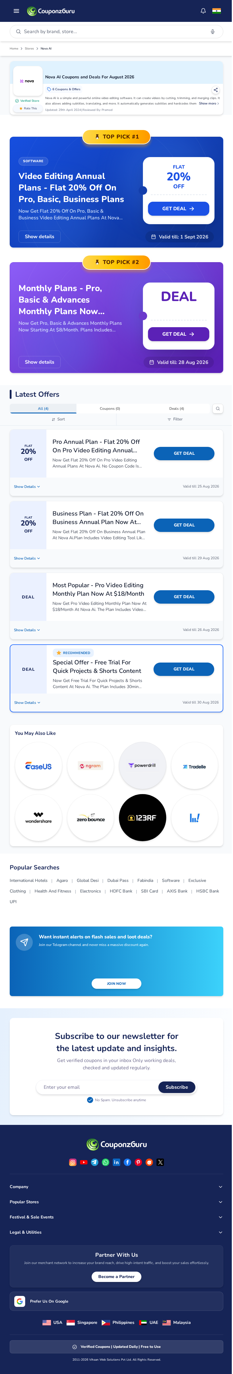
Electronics (90, 891)
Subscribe (177, 1087)
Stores (29, 48)
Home (14, 48)
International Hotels (29, 880)
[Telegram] (94, 1162)
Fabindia (145, 880)
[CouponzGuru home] (51, 11)
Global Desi (88, 880)
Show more (207, 103)
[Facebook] (127, 1162)
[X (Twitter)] (160, 1162)
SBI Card (149, 891)
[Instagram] (73, 1162)
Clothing (18, 891)
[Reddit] (149, 1162)
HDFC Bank (121, 891)
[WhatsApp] (105, 1162)
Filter (178, 419)
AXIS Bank (177, 891)
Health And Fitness (53, 891)
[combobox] (113, 31)
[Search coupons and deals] (217, 408)
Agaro (62, 880)
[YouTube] (83, 1162)
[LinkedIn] (116, 1162)
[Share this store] (215, 90)
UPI (13, 902)
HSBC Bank (207, 891)
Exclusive (197, 880)
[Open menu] (16, 11)
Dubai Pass (118, 880)
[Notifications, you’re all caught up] (203, 11)
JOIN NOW (116, 983)
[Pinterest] (138, 1162)
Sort (61, 419)
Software (171, 880)
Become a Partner (116, 1277)
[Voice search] (212, 31)
